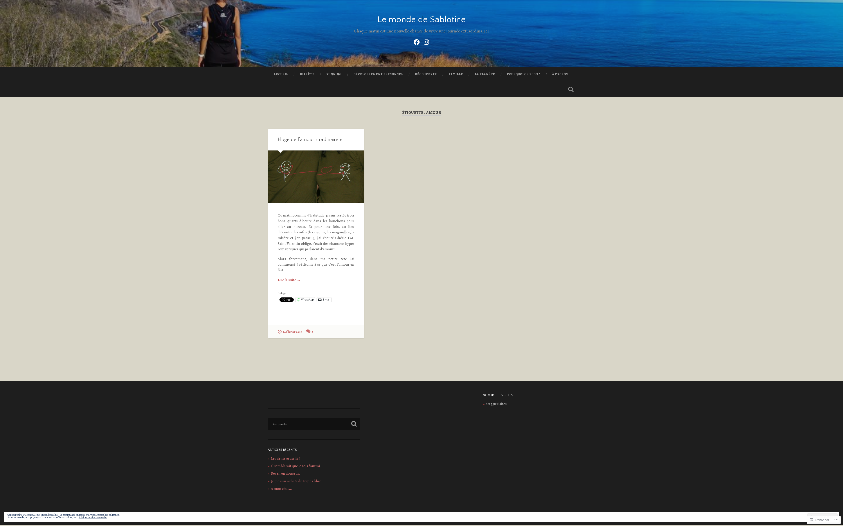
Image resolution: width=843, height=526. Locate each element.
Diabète (307, 74)
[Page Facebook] (416, 41)
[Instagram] (426, 41)
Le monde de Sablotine (421, 20)
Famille (456, 74)
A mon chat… (281, 488)
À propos (560, 74)
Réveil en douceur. (285, 473)
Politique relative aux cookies (93, 517)
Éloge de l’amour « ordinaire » (310, 139)
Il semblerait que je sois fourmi (295, 466)
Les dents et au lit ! (285, 458)
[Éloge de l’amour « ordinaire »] (316, 176)
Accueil (281, 74)
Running (334, 74)
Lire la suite (289, 280)
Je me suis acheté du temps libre (296, 481)
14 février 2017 (292, 331)
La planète (485, 74)
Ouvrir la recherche (570, 89)
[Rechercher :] (314, 424)
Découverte (426, 74)
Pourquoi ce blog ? (523, 74)
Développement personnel (378, 74)
